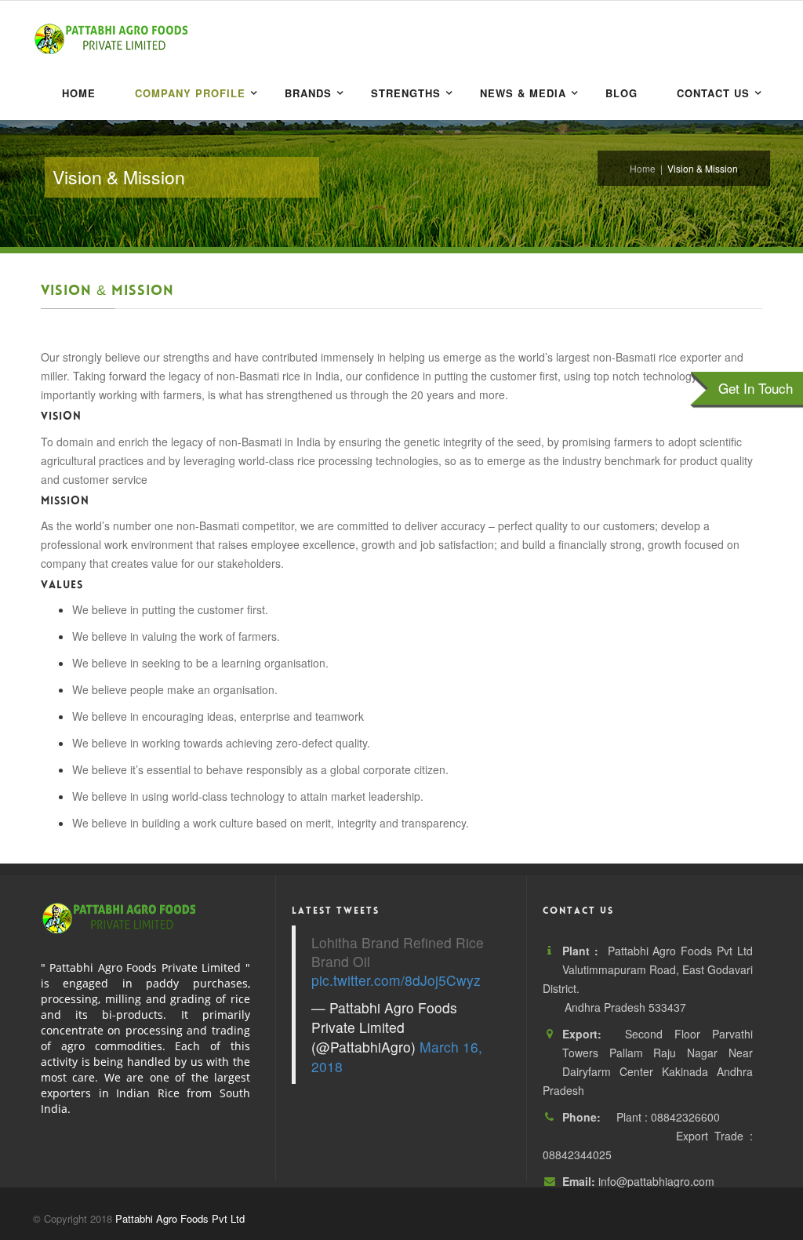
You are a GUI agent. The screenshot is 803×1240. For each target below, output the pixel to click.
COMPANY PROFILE (190, 92)
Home (79, 92)
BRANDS (308, 92)
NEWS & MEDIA (523, 92)
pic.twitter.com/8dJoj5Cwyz (396, 980)
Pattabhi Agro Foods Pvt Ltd (180, 1218)
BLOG (621, 92)
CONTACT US (713, 92)
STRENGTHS (406, 92)
